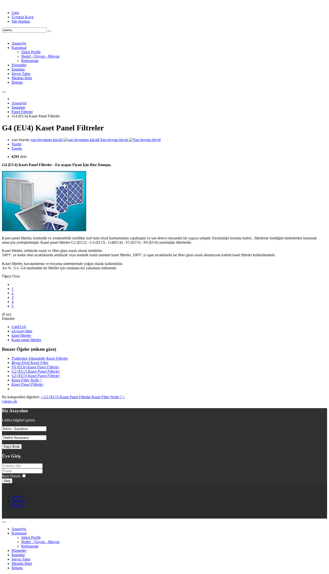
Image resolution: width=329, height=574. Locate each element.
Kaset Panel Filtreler (27, 384)
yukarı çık (9, 401)
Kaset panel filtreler (26, 340)
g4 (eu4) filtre (22, 331)
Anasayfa (19, 103)
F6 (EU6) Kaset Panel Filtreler (35, 367)
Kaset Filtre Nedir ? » (108, 397)
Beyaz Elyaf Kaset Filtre (30, 363)
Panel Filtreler (22, 112)
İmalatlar (18, 107)
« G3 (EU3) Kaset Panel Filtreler (66, 397)
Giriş (15, 13)
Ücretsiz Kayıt (22, 17)
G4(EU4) (19, 327)
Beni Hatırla (11, 476)
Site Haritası (21, 21)
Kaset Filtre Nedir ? (27, 380)
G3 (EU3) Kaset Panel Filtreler (36, 376)
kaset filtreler (21, 335)
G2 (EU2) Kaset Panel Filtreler (36, 371)
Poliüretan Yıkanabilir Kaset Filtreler (40, 358)
